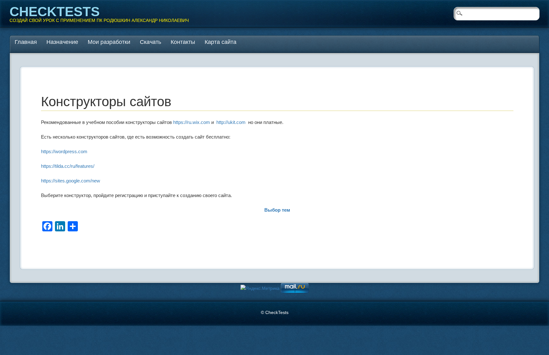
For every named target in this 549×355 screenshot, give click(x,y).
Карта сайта (220, 42)
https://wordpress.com (64, 151)
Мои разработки (109, 42)
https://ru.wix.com (191, 122)
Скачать (150, 42)
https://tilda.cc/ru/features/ (67, 166)
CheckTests (55, 11)
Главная (26, 42)
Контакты (183, 42)
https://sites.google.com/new (70, 180)
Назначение (62, 42)
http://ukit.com (231, 122)
